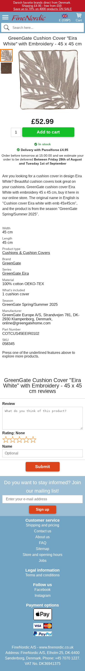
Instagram (43, 595)
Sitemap (42, 549)
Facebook (42, 590)
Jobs (42, 560)
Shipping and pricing (42, 525)
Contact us (42, 531)
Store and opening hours (42, 555)
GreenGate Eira (15, 273)
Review (8, 404)
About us (42, 537)
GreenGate (11, 263)
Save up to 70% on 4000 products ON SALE (42, 9)
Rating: (13, 433)
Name (7, 446)
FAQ (42, 543)
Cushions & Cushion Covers (26, 252)
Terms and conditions (42, 575)
